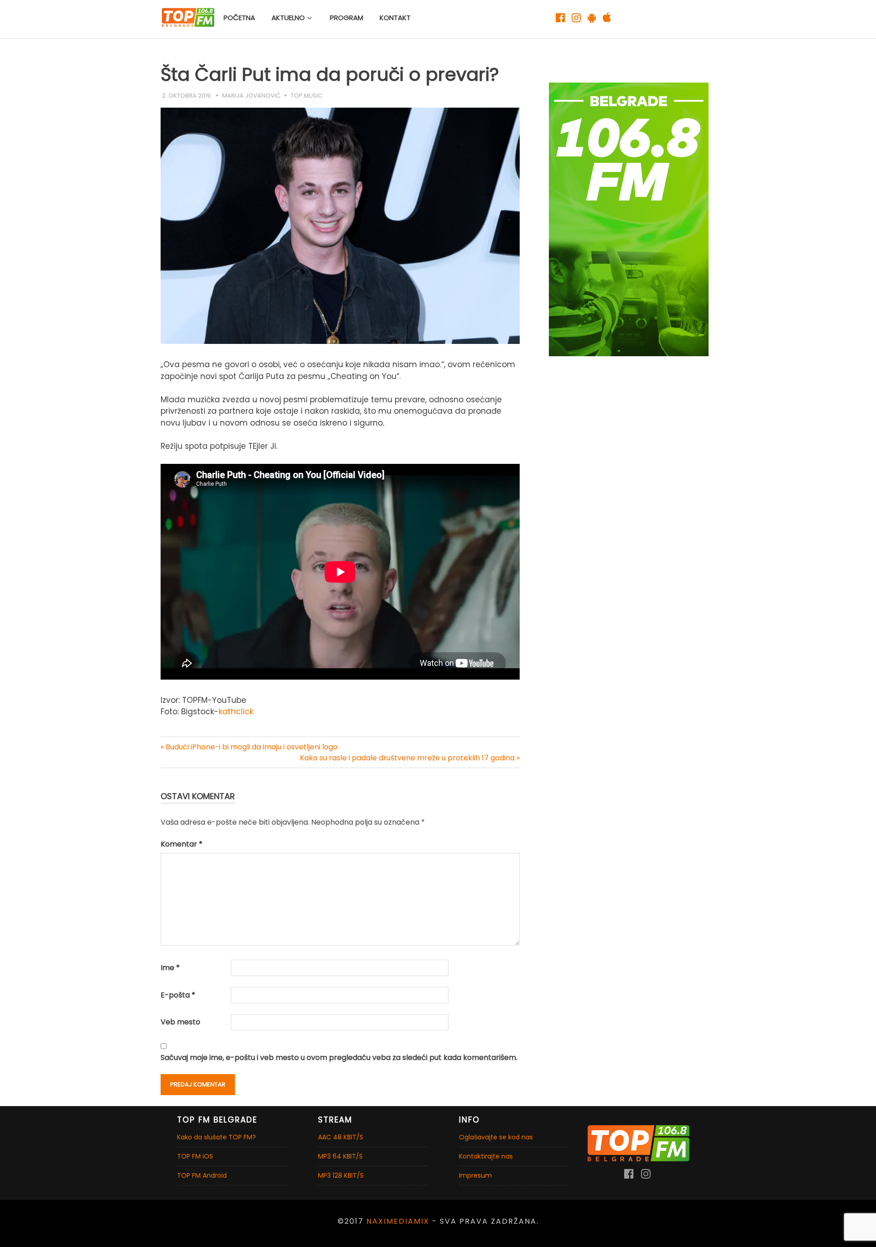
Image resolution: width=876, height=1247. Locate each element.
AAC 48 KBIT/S (340, 1137)
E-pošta (178, 995)
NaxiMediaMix (397, 1221)
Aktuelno (288, 17)
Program (346, 17)
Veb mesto (180, 1022)
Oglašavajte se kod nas (496, 1137)
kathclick (236, 711)
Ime (170, 967)
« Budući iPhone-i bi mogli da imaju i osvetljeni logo (249, 747)
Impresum (475, 1175)
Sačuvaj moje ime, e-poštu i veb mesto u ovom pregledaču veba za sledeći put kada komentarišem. (339, 1057)
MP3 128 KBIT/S (341, 1175)
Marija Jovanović (251, 95)
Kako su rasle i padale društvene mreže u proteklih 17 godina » (410, 758)
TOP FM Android (202, 1175)
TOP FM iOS (195, 1156)
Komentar (182, 844)
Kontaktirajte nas (486, 1156)
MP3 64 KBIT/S (340, 1156)
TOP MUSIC (307, 95)
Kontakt (395, 17)
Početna (239, 17)
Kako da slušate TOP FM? (216, 1137)
